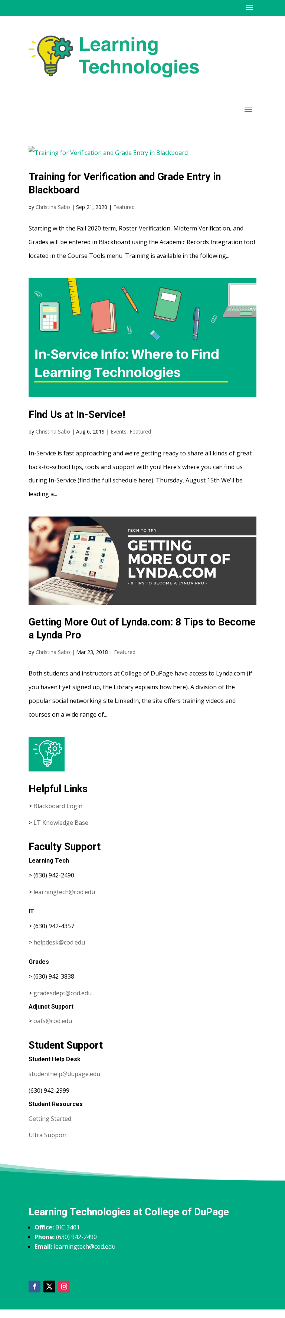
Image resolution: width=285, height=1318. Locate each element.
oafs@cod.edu (52, 1021)
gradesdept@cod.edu (62, 993)
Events (119, 431)
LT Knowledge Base (60, 823)
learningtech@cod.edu (64, 892)
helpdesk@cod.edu (59, 942)
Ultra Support (48, 1135)
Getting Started (50, 1119)
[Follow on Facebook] (34, 1286)
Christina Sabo (53, 206)
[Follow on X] (49, 1286)
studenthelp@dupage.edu (64, 1074)
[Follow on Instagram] (64, 1286)
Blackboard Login (57, 806)
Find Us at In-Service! (77, 415)
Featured (124, 206)
